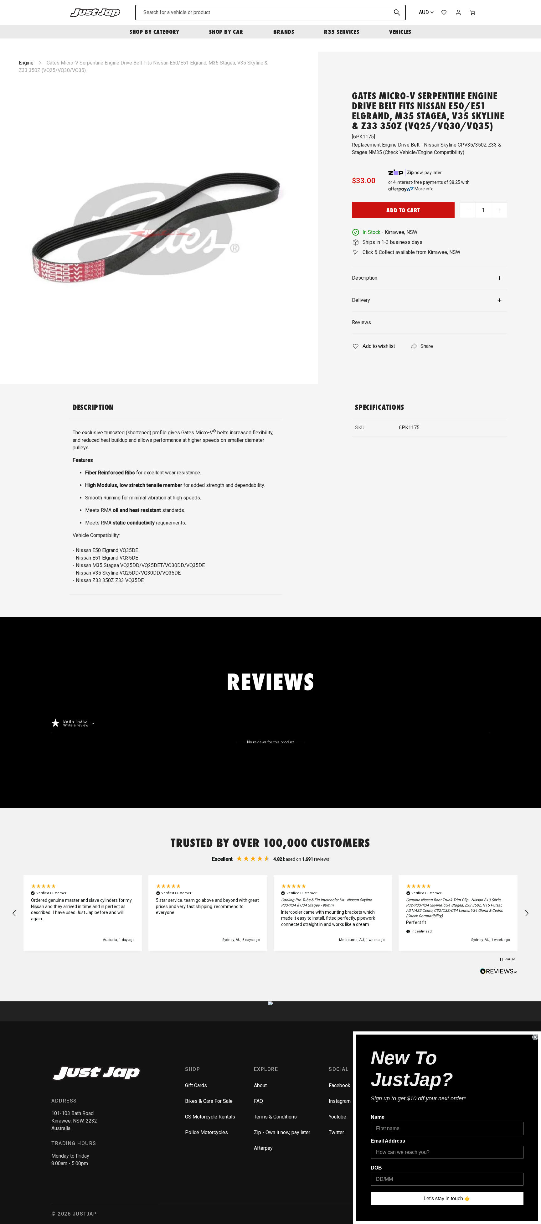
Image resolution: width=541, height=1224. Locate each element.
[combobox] (270, 12)
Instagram (340, 1101)
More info (424, 188)
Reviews (361, 322)
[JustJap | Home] (95, 12)
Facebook (339, 1085)
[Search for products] (397, 12)
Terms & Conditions (275, 1117)
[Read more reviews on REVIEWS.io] (499, 972)
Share (426, 346)
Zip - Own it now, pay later (282, 1132)
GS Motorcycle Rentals (210, 1117)
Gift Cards (196, 1085)
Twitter (336, 1132)
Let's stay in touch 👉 (447, 1198)
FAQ (258, 1101)
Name (377, 1117)
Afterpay (263, 1148)
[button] (14, 913)
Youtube (337, 1117)
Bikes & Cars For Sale (209, 1101)
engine (26, 63)
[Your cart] (473, 12)
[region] (270, 913)
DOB (376, 1167)
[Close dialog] (535, 1037)
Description (364, 278)
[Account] (458, 12)
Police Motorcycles (206, 1132)
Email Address (388, 1141)
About (260, 1085)
